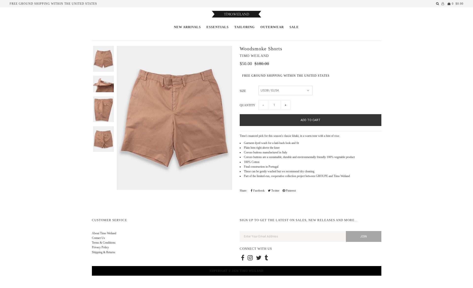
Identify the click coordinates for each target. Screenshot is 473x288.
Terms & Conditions (104, 242)
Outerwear (272, 27)
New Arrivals (187, 27)
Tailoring (244, 27)
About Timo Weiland (104, 233)
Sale (294, 27)
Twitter (274, 190)
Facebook (259, 190)
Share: (243, 190)
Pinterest (290, 190)
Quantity (247, 105)
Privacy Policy (100, 247)
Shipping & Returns (103, 252)
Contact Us (98, 238)
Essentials (217, 27)
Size (243, 91)
